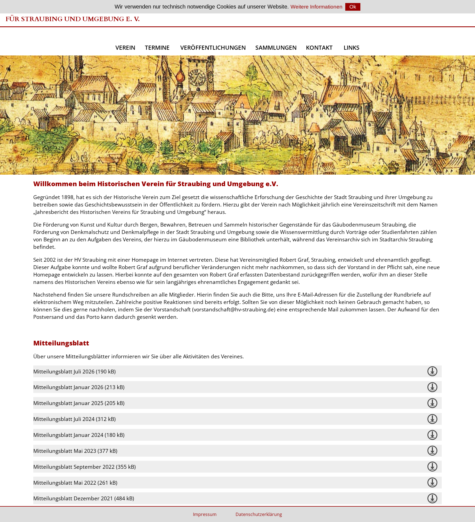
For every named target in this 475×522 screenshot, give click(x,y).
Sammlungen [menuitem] (276, 47)
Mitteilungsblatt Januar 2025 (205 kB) (79, 403)
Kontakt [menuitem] (320, 47)
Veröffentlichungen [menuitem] (213, 47)
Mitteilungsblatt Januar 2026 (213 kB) (79, 387)
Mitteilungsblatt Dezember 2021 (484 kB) (83, 498)
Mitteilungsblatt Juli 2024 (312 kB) (74, 419)
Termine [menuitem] (158, 47)
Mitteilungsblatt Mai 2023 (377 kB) (75, 450)
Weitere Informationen (317, 7)
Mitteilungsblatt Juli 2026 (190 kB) (74, 371)
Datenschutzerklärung (259, 514)
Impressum (205, 514)
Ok (352, 7)
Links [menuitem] (352, 47)
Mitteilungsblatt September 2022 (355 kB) (84, 466)
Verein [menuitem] (125, 47)
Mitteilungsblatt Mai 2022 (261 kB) (75, 482)
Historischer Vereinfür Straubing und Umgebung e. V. (72, 14)
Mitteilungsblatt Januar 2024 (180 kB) (79, 435)
